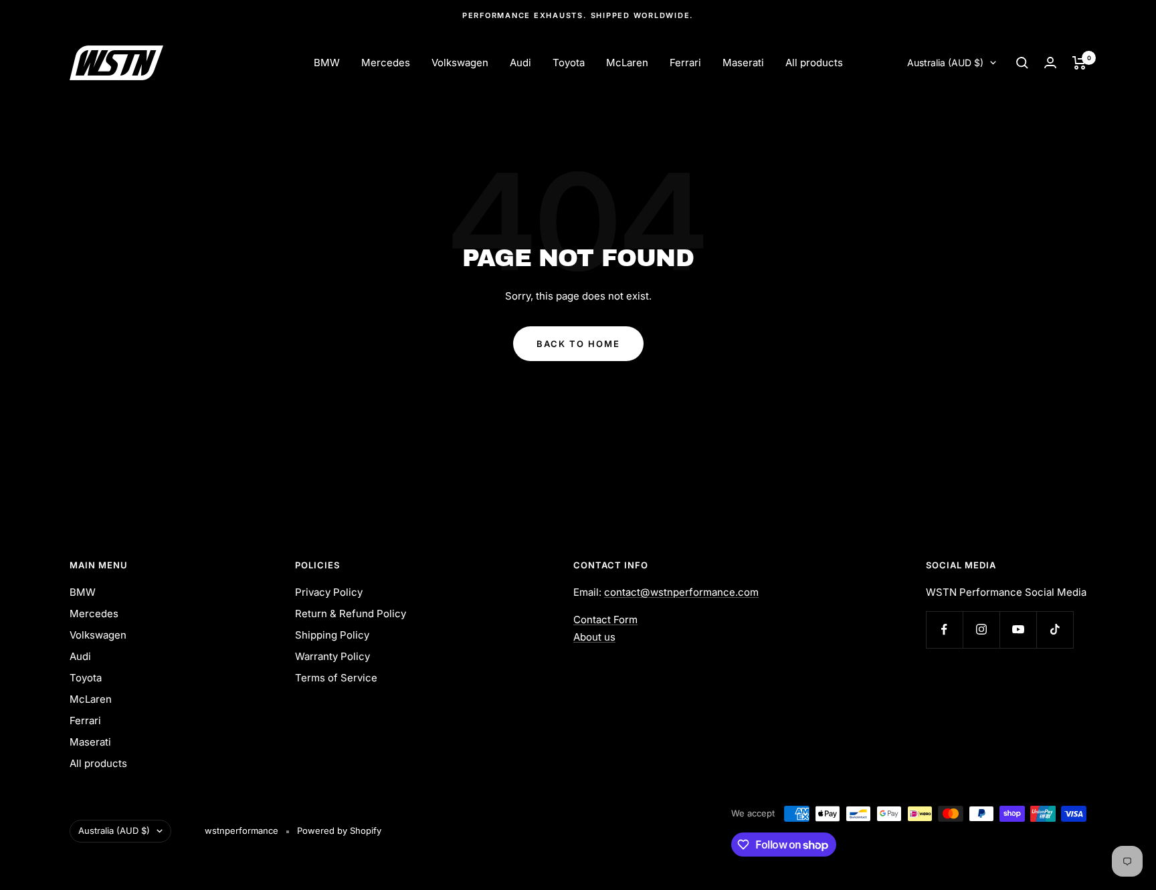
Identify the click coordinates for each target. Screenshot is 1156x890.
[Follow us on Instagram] (981, 629)
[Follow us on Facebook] (944, 629)
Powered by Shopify (339, 830)
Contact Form (605, 619)
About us (594, 637)
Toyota (569, 62)
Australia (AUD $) (945, 62)
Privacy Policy (329, 592)
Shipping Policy (332, 635)
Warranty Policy (332, 656)
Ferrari (685, 62)
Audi (520, 62)
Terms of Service (336, 677)
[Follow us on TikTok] (1054, 629)
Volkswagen (459, 62)
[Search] (1022, 63)
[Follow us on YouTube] (1017, 629)
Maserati (743, 62)
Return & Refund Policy (350, 613)
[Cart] (1079, 63)
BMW (327, 62)
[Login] (1050, 62)
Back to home (578, 343)
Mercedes (385, 62)
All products (814, 62)
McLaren (627, 62)
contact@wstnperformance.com (681, 592)
